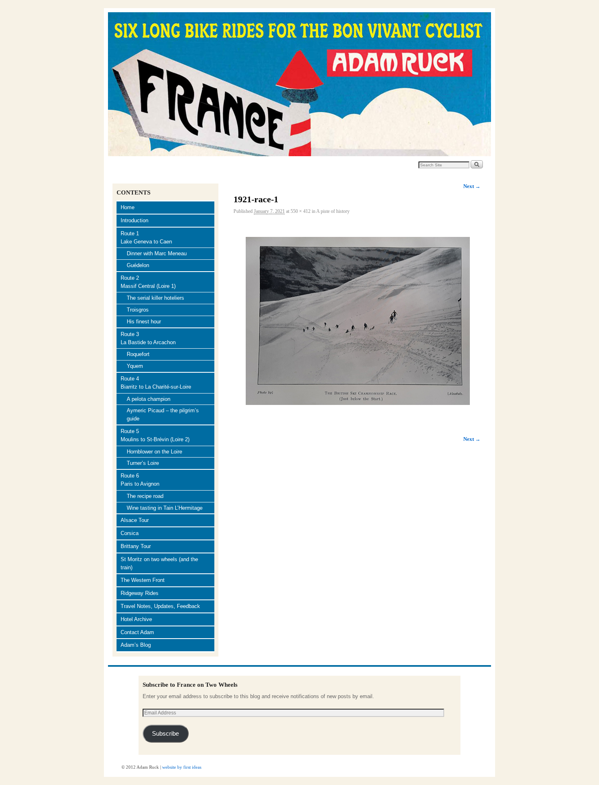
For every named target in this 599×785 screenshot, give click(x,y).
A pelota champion (148, 399)
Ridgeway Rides (140, 593)
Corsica (130, 533)
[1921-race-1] (356, 321)
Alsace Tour (135, 520)
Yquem (135, 366)
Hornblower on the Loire (154, 452)
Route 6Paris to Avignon (140, 480)
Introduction (134, 220)
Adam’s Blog (136, 645)
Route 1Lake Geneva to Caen (146, 237)
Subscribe (165, 733)
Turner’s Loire (143, 463)
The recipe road (145, 496)
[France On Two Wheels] (299, 84)
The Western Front (143, 580)
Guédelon (138, 265)
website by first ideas (181, 767)
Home (127, 207)
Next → (471, 186)
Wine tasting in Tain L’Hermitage (165, 508)
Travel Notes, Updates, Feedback (160, 606)
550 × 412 (301, 211)
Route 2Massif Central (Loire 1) (148, 282)
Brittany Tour (136, 546)
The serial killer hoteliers (155, 298)
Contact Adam (137, 632)
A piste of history (333, 211)
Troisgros (138, 310)
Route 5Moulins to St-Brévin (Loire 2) (155, 435)
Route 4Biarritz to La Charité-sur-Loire (156, 383)
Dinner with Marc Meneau (157, 253)
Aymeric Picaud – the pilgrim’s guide (163, 414)
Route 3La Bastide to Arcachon (148, 338)
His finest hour (144, 321)
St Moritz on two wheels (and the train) (159, 563)
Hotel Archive (136, 619)
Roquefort (138, 354)
